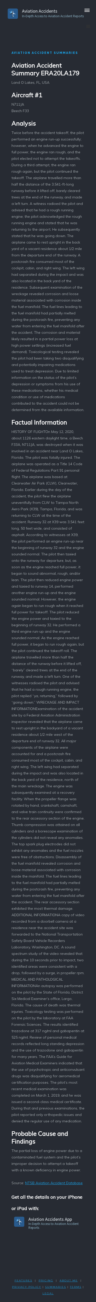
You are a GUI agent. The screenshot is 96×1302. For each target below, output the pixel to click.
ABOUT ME (69, 1280)
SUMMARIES (55, 1287)
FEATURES (23, 1280)
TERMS (75, 1287)
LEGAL (48, 1293)
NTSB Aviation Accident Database (54, 1183)
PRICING (46, 1280)
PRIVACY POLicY (26, 1287)
